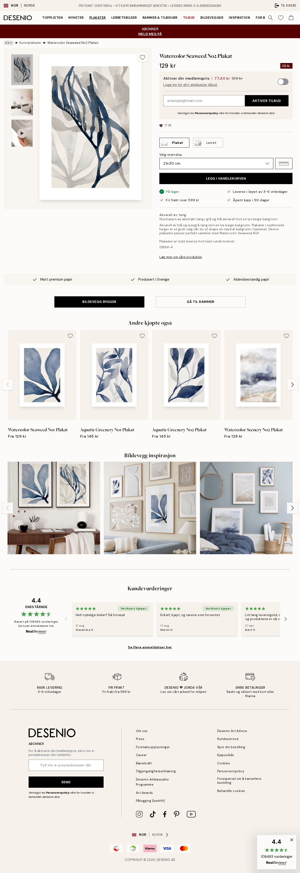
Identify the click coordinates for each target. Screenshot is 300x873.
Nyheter (76, 18)
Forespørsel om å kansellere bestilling (239, 781)
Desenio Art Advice (232, 731)
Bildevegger (211, 18)
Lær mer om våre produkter (180, 257)
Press (140, 739)
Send (66, 782)
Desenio (163, 860)
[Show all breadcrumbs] (9, 43)
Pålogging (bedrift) (150, 801)
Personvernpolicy (206, 113)
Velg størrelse (170, 154)
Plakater (97, 18)
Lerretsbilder (124, 18)
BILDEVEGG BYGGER (99, 302)
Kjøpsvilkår (225, 755)
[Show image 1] (22, 69)
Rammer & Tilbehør (159, 18)
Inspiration (239, 18)
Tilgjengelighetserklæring (156, 771)
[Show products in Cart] (291, 17)
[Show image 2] (22, 102)
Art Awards (144, 793)
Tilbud (189, 18)
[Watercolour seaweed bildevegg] (54, 508)
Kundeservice (228, 739)
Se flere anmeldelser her (150, 647)
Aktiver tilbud (266, 101)
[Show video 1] (22, 133)
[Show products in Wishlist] (281, 17)
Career (141, 755)
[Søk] (270, 17)
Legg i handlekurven (226, 178)
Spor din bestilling (231, 747)
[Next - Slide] (292, 384)
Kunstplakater (30, 43)
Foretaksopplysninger (153, 747)
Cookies (223, 763)
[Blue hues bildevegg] (150, 508)
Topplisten (52, 18)
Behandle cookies (231, 791)
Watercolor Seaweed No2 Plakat (72, 43)
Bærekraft (144, 763)
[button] (283, 163)
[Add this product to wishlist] (142, 57)
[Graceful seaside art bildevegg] (246, 508)
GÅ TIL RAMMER (200, 302)
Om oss (142, 731)
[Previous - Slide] (7, 384)
